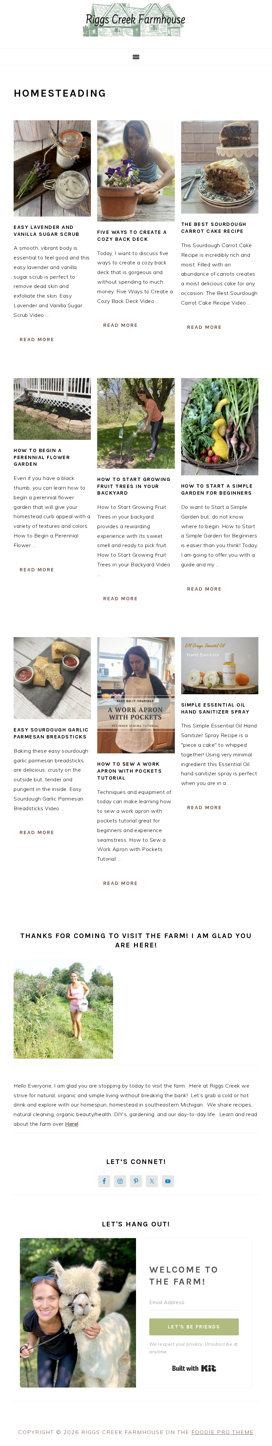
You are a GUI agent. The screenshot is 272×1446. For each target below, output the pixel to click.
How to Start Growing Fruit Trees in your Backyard (133, 486)
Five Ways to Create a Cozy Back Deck (132, 235)
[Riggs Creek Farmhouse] (136, 40)
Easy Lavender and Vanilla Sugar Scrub (47, 230)
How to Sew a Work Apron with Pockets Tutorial (129, 771)
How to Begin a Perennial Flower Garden (42, 457)
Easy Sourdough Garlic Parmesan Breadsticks (51, 733)
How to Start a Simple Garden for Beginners (217, 489)
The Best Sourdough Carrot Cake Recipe (213, 227)
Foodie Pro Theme (222, 1432)
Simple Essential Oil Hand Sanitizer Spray (215, 708)
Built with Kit (194, 1368)
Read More (37, 339)
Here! (72, 1123)
